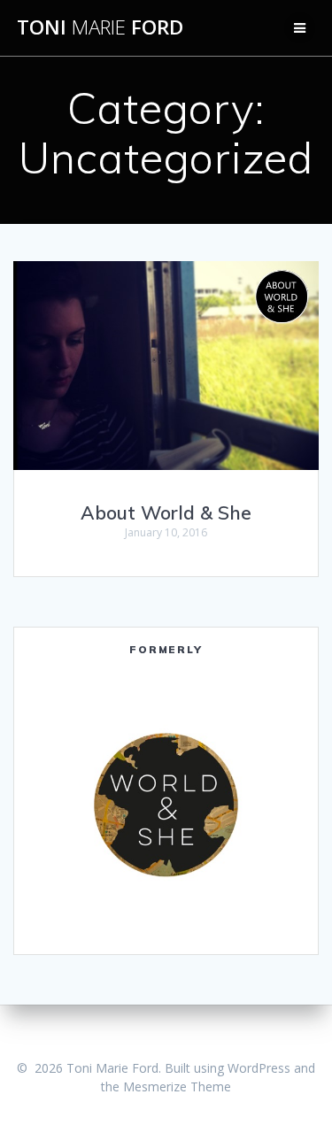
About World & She (166, 512)
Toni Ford (100, 27)
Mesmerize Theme (177, 1086)
